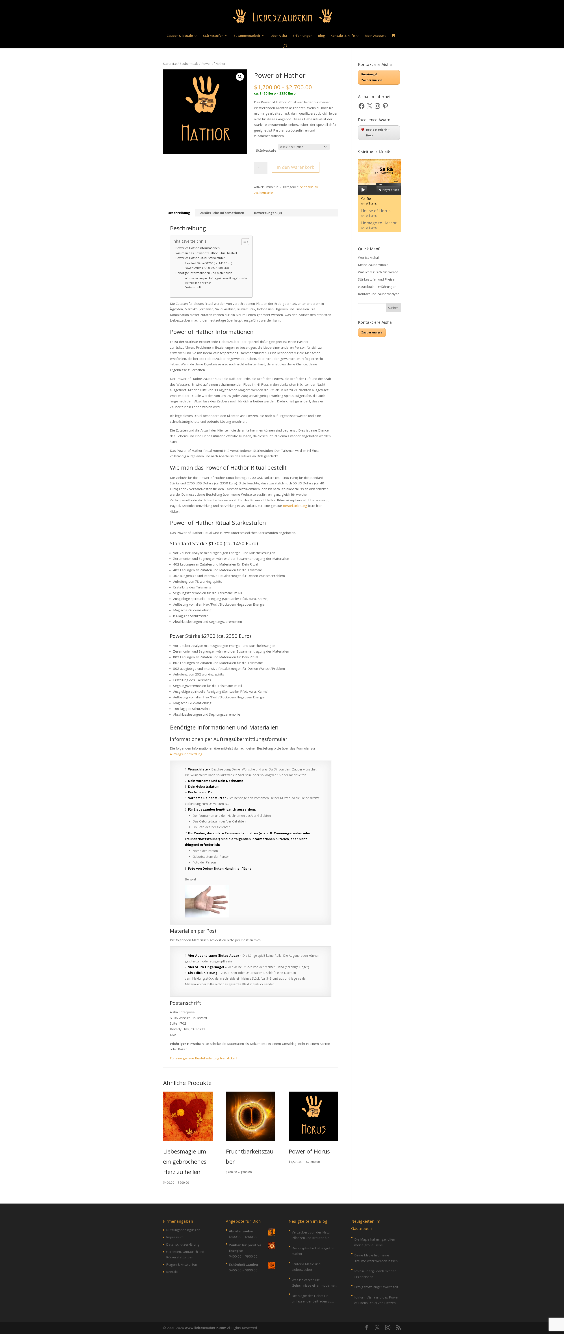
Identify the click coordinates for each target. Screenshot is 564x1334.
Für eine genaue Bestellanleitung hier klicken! (203, 1058)
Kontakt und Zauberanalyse (378, 294)
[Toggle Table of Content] (243, 242)
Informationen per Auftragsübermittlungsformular (216, 278)
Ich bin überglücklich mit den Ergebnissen (375, 1274)
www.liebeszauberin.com (205, 1327)
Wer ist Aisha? (368, 257)
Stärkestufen (213, 36)
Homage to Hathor (379, 225)
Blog (321, 36)
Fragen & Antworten (181, 1264)
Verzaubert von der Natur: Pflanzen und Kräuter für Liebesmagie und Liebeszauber (312, 1235)
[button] (240, 77)
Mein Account (375, 36)
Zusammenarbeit (247, 36)
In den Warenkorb (296, 167)
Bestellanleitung (295, 505)
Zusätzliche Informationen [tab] (222, 212)
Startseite (170, 63)
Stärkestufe (266, 150)
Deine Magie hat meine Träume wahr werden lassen (376, 1258)
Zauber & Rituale (180, 36)
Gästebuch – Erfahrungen (377, 286)
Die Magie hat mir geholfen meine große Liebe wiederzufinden (374, 1242)
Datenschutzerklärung (182, 1244)
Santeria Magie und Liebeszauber (306, 1267)
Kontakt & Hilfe (343, 36)
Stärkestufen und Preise (376, 279)
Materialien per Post (198, 283)
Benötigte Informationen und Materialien (204, 273)
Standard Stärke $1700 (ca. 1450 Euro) (208, 263)
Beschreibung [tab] (179, 212)
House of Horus (376, 213)
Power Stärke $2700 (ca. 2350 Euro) (207, 268)
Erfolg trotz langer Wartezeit (376, 1287)
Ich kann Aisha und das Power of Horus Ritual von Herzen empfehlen (376, 1300)
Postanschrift (193, 287)
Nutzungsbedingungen (183, 1230)
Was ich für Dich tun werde (378, 272)
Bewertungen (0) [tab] (268, 212)
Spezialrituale (309, 187)
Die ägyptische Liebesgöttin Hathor (313, 1251)
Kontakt (172, 1271)
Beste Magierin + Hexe (378, 132)
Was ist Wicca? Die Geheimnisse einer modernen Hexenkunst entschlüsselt (314, 1283)
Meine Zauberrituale (373, 264)
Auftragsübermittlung (186, 754)
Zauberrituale (189, 63)
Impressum (175, 1237)
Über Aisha (279, 36)
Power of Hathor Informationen (198, 248)
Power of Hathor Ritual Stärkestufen (201, 258)
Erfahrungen (302, 36)
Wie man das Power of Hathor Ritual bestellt (206, 253)
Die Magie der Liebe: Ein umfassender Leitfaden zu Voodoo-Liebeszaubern (311, 1298)
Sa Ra (369, 201)
